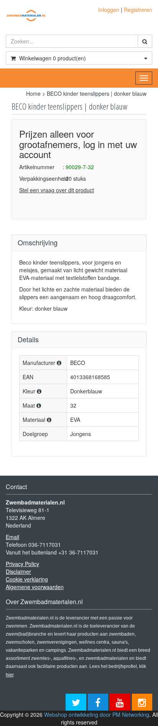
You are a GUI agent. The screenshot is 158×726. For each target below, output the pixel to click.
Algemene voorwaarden (35, 587)
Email (12, 537)
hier (9, 675)
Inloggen (108, 9)
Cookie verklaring (27, 579)
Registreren (138, 9)
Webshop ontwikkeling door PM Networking (96, 714)
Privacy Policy (22, 564)
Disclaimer (18, 571)
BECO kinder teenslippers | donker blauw (96, 93)
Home (33, 93)
